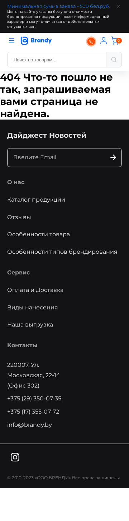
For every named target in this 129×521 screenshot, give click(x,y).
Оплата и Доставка (35, 290)
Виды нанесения (32, 307)
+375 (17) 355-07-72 (33, 411)
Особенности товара (38, 234)
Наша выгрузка (30, 324)
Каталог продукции (36, 199)
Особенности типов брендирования (62, 251)
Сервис (18, 272)
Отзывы (19, 217)
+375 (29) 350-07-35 (34, 398)
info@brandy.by (29, 424)
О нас (15, 182)
